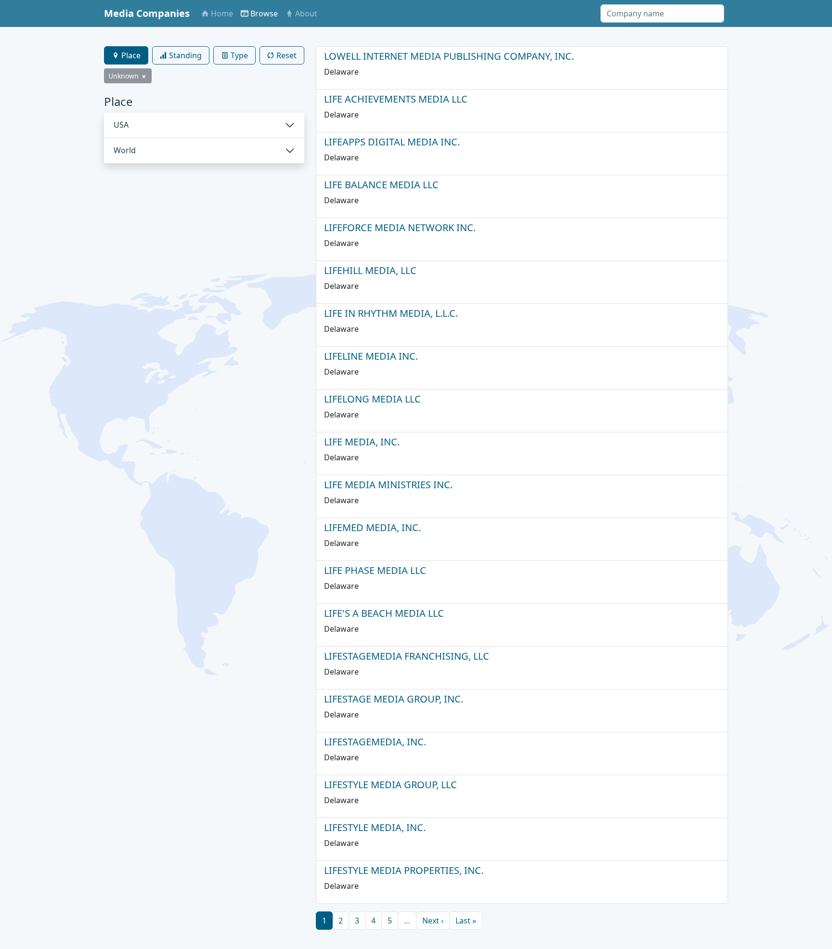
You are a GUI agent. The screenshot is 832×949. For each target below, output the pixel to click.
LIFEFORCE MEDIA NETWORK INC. (400, 227)
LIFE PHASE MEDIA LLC (375, 570)
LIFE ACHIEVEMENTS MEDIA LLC (396, 98)
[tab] (126, 55)
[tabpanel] (204, 129)
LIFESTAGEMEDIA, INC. (375, 741)
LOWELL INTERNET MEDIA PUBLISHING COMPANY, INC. (449, 56)
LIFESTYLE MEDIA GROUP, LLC (390, 784)
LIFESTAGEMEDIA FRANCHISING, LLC (406, 656)
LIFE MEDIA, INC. (362, 441)
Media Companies (147, 13)
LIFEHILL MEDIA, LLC (370, 270)
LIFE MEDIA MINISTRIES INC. (388, 484)
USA (121, 124)
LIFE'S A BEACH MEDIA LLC (384, 613)
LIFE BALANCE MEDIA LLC (381, 184)
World (125, 150)
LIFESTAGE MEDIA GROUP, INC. (393, 698)
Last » (465, 920)
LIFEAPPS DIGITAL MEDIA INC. (392, 141)
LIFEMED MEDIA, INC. (372, 527)
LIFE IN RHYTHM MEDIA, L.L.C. (391, 313)
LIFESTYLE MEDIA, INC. (375, 827)
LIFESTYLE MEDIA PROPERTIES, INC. (403, 870)
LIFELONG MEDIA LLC (372, 398)
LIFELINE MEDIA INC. (371, 356)
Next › (432, 920)
